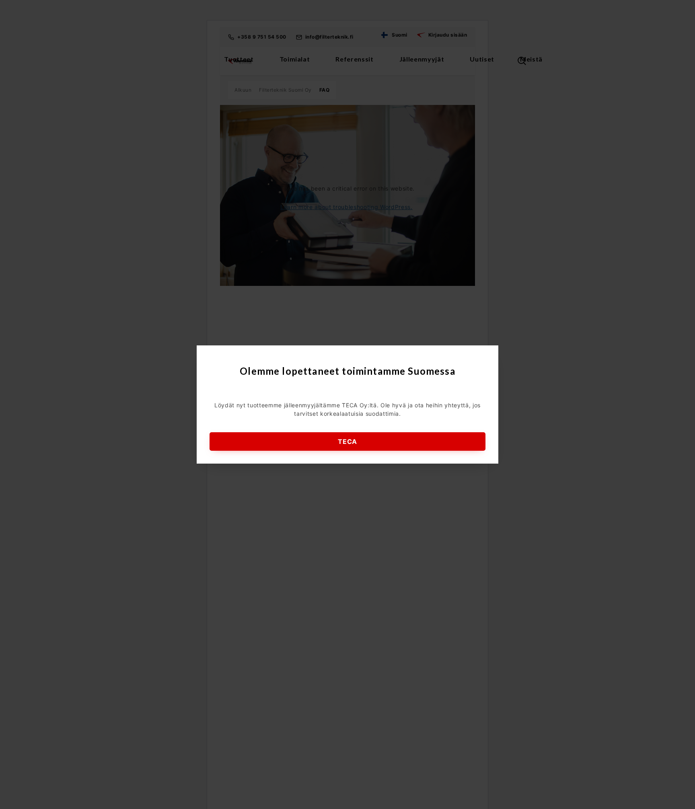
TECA (347, 441)
